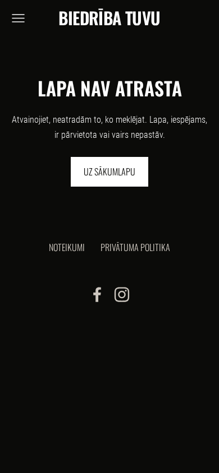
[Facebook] (97, 294)
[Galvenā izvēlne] (18, 18)
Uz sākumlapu (109, 171)
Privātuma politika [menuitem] (135, 247)
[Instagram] (122, 294)
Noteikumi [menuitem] (67, 247)
